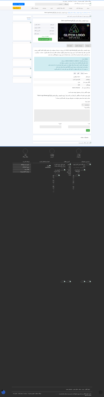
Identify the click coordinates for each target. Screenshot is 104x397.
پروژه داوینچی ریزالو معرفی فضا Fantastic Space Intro (73, 181)
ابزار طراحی (85, 12)
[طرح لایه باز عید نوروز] (77, 227)
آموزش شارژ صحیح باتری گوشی (53, 176)
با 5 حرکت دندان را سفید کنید (53, 181)
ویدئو (88, 8)
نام (89, 123)
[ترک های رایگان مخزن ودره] (62, 143)
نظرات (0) (69, 45)
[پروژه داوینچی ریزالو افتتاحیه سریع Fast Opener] (82, 333)
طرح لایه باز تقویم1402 (77, 170)
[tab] (87, 45)
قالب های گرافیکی (61, 8)
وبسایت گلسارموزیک (24, 171)
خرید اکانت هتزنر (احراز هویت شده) (79, 165)
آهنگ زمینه (27, 169)
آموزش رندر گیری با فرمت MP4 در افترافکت (57, 170)
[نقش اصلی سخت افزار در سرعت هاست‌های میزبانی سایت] (68, 169)
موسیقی (44, 8)
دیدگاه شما (87, 107)
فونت (51, 8)
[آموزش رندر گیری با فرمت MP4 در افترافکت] (62, 222)
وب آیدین (57, 393)
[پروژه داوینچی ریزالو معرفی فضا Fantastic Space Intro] (88, 333)
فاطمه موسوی (37, 27)
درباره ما (75, 1)
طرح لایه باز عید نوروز (73, 176)
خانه (90, 12)
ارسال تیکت (70, 1)
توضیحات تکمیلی (78, 45)
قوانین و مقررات (81, 1)
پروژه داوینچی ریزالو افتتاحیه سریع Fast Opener (73, 187)
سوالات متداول (88, 1)
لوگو (75, 73)
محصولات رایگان (34, 8)
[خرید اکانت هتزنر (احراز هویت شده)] (88, 216)
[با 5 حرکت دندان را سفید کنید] (68, 333)
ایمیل (59, 123)
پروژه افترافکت (25, 167)
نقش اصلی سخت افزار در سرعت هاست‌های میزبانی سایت (59, 165)
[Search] (36, 4)
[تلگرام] (13, 1)
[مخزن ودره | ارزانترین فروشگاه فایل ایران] (82, 4)
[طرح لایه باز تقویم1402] (82, 222)
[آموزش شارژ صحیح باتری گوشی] (57, 227)
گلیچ (78, 73)
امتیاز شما (87, 101)
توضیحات (87, 45)
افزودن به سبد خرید (43, 39)
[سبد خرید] (3, 392)
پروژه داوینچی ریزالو (78, 12)
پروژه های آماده (79, 8)
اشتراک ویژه (16, 8)
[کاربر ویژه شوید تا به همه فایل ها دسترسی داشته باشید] (62, 16)
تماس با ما (65, 1)
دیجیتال (82, 73)
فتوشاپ (70, 8)
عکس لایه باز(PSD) (25, 164)
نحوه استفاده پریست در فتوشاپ (53, 187)
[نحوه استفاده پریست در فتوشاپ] (62, 333)
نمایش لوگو (70, 12)
